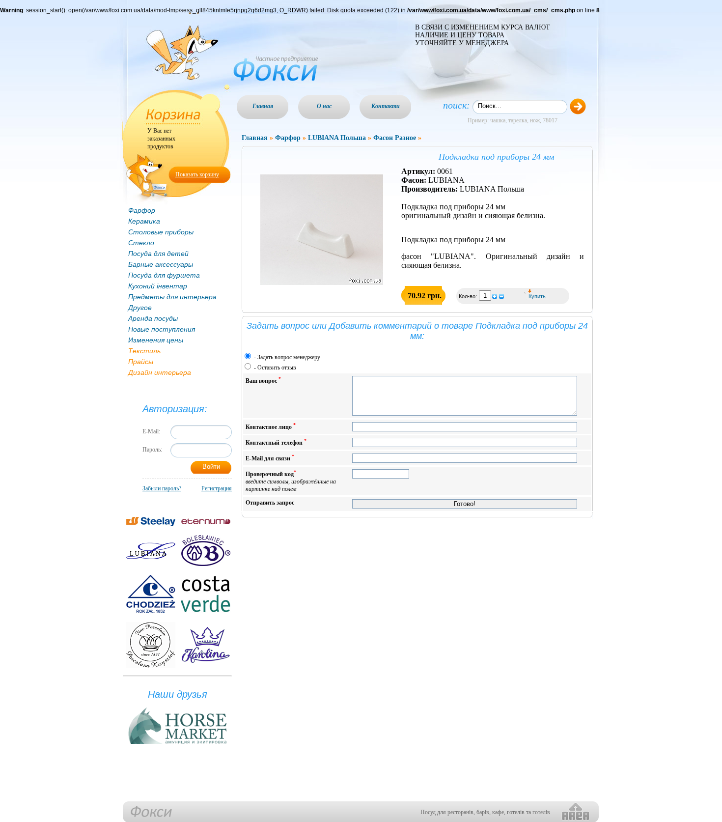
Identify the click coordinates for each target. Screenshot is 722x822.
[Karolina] (206, 645)
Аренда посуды (153, 318)
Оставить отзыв (276, 367)
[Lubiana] (151, 550)
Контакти (385, 106)
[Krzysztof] (151, 645)
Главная (262, 106)
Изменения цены (155, 340)
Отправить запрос (270, 502)
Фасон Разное (394, 138)
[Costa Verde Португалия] (206, 594)
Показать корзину (197, 174)
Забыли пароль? (161, 488)
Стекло (141, 243)
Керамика (144, 221)
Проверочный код (291, 480)
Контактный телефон (276, 442)
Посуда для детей (158, 253)
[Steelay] (151, 521)
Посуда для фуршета (164, 275)
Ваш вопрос (263, 380)
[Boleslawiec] (206, 550)
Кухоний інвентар (157, 286)
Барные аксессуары (160, 264)
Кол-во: (468, 296)
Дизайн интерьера (159, 372)
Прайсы (140, 362)
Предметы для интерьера (172, 297)
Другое (140, 308)
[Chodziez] (151, 594)
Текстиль (144, 351)
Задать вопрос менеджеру (288, 357)
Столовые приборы (161, 232)
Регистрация (216, 488)
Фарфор (141, 210)
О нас (324, 106)
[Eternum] (206, 521)
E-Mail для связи (270, 458)
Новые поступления (161, 329)
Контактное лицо (271, 426)
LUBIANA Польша (337, 138)
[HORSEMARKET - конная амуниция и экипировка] (177, 744)
